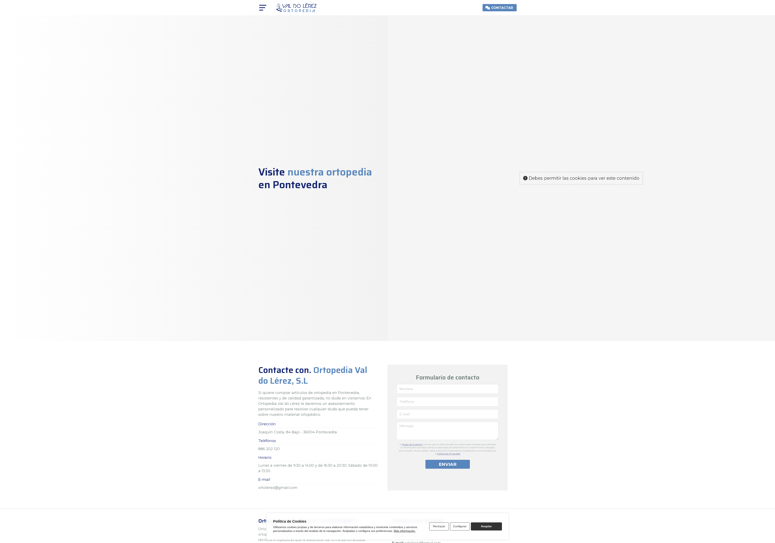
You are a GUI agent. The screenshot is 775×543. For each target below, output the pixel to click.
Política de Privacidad (448, 453)
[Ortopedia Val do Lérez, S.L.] (296, 7)
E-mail (404, 414)
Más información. (405, 530)
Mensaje (406, 426)
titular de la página (412, 444)
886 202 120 (269, 449)
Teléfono (406, 402)
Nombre (406, 389)
